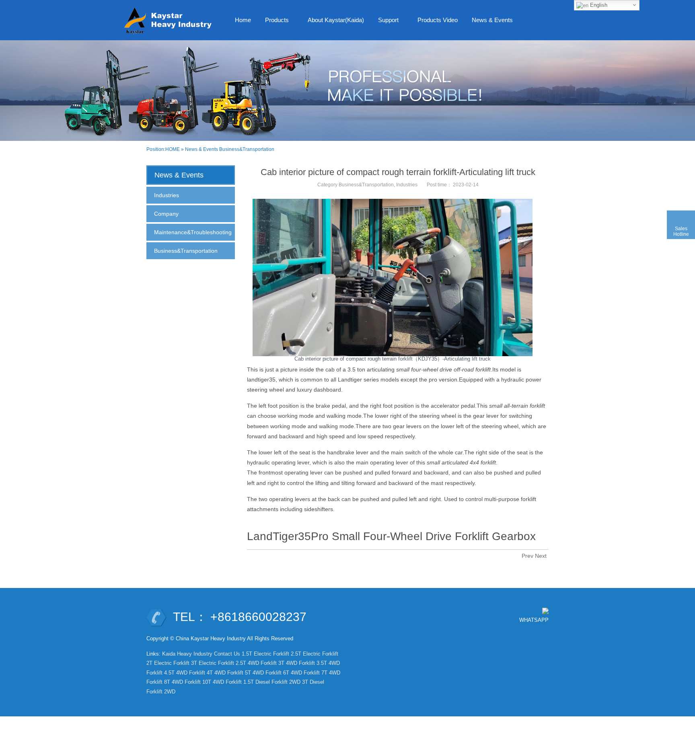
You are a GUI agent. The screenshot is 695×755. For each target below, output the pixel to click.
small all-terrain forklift (517, 405)
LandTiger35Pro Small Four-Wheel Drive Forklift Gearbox (391, 536)
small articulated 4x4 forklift (461, 462)
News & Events (489, 22)
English (597, 5)
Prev (527, 556)
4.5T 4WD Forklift (184, 673)
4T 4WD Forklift (225, 673)
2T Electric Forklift (167, 663)
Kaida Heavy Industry (187, 654)
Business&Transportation (246, 149)
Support (385, 22)
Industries (406, 185)
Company (166, 213)
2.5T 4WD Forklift (256, 663)
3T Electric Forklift (212, 663)
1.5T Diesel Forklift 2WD (271, 682)
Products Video (437, 20)
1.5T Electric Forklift (265, 654)
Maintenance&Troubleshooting (193, 232)
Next (541, 556)
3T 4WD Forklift (296, 663)
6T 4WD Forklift (301, 673)
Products (274, 22)
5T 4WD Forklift (263, 673)
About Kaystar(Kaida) (336, 20)
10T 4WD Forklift (222, 682)
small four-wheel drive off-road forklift (443, 369)
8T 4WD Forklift (182, 682)
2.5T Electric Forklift (314, 654)
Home (243, 20)
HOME (172, 149)
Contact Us (227, 654)
